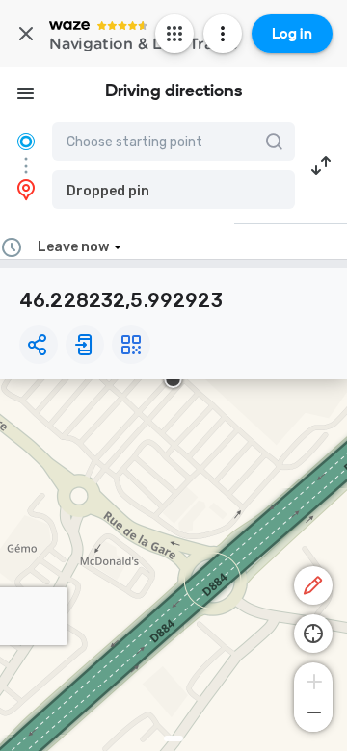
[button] (173, 189)
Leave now (73, 247)
